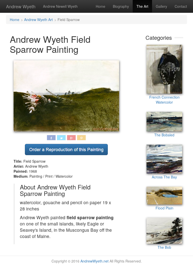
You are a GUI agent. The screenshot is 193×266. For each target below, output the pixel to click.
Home (100, 6)
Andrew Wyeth (20, 6)
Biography (121, 6)
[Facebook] (51, 137)
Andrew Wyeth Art (38, 19)
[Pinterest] (81, 137)
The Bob (164, 247)
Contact (181, 6)
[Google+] (71, 137)
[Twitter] (61, 137)
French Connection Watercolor (164, 100)
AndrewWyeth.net (94, 260)
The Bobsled (164, 134)
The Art (142, 6)
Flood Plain (164, 207)
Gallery (161, 6)
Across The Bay (164, 176)
